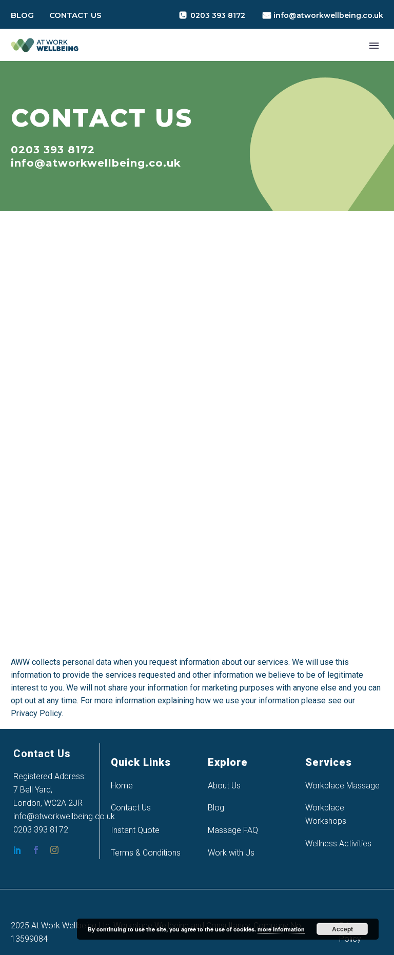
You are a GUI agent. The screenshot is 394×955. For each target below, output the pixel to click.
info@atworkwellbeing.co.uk (328, 15)
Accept (342, 928)
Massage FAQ (233, 830)
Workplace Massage (342, 785)
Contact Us (75, 15)
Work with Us (231, 853)
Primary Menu (374, 45)
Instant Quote (135, 830)
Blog (22, 15)
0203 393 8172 (217, 15)
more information (281, 929)
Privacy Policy (36, 713)
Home (122, 785)
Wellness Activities (338, 843)
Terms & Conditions (146, 853)
